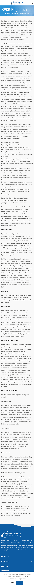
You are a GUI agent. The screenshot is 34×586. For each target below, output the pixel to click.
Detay (12, 583)
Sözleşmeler (15, 13)
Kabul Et (19, 583)
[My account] (32, 3)
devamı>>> (24, 550)
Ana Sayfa (7, 13)
